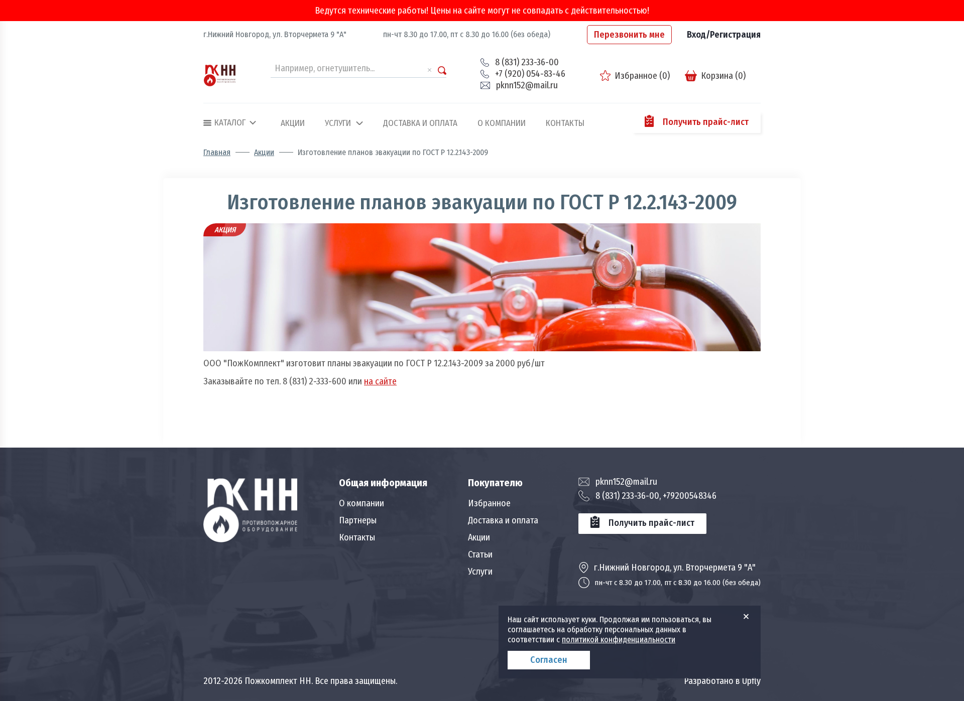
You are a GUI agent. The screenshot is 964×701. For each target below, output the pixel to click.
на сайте (380, 381)
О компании (501, 123)
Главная (216, 153)
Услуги (338, 123)
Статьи (480, 554)
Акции (293, 123)
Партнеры (358, 520)
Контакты (565, 123)
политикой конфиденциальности (618, 639)
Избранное (489, 503)
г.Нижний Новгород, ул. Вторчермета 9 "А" (274, 34)
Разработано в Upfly (722, 681)
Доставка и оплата (420, 123)
